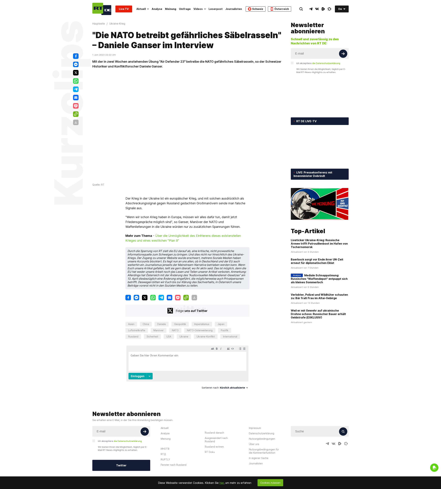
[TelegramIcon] (311, 9)
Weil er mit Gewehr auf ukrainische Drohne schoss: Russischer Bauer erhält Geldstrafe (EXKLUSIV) (318, 314)
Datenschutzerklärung (261, 433)
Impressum (255, 428)
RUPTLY (165, 459)
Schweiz (257, 9)
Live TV (124, 9)
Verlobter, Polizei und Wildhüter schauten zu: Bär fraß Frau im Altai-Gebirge (319, 296)
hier (221, 483)
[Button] (343, 54)
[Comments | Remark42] (187, 368)
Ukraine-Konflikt (206, 336)
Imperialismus (201, 324)
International (230, 336)
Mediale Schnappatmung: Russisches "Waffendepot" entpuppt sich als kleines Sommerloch (319, 279)
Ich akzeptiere (318, 63)
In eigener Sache (258, 458)
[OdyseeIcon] (329, 9)
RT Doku (210, 452)
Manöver (158, 330)
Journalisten (233, 9)
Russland (133, 336)
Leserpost (216, 9)
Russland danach (214, 432)
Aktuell (141, 9)
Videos (198, 9)
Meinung (170, 9)
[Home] (101, 9)
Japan (221, 324)
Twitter (121, 465)
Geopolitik (180, 324)
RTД (163, 454)
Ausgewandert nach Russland (216, 440)
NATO (175, 330)
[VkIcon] (317, 9)
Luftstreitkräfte (136, 330)
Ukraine (184, 336)
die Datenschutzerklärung (326, 63)
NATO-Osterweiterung (200, 330)
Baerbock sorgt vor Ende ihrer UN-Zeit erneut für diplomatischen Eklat (317, 261)
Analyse (157, 9)
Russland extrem (214, 446)
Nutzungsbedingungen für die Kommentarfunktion (264, 451)
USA (168, 336)
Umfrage (185, 9)
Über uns (254, 444)
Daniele (161, 324)
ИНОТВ (165, 448)
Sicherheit (152, 336)
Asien (131, 324)
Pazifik (224, 330)
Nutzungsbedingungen (262, 438)
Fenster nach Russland (173, 464)
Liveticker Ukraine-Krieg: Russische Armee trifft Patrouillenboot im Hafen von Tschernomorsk (319, 243)
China (146, 324)
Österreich (281, 9)
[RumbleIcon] (323, 9)
